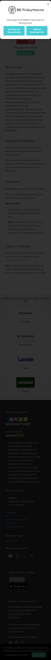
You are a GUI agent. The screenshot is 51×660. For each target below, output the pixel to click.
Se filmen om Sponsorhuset (14, 30)
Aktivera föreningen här (37, 30)
